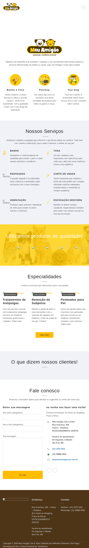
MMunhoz (56, 543)
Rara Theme (20, 546)
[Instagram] (55, 470)
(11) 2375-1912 (58, 449)
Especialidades (10, 294)
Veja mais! (44, 335)
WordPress (43, 546)
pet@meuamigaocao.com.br (65, 459)
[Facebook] (49, 470)
